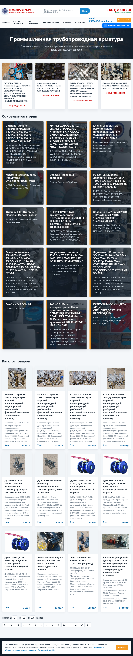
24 (82, 625)
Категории (80, 22)
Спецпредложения (50, 22)
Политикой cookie (46, 650)
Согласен (122, 647)
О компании (33, 22)
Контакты (67, 22)
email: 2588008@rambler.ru (100, 19)
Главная (5, 22)
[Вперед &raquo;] (87, 624)
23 (76, 625)
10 (64, 625)
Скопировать (123, 20)
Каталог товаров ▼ (18, 22)
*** (120, 3)
